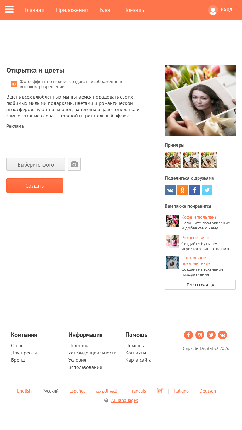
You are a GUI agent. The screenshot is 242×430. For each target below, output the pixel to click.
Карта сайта (138, 360)
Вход (226, 9)
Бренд (18, 360)
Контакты (135, 352)
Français (138, 391)
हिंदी (160, 391)
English (24, 391)
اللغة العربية (107, 391)
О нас (17, 345)
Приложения (72, 10)
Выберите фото (36, 164)
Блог (105, 10)
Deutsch (207, 391)
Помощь (133, 10)
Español (77, 391)
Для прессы (24, 352)
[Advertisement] (121, 46)
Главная (34, 10)
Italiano (181, 391)
